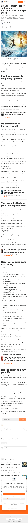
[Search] (25, 459)
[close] (24, 478)
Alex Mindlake (7, 22)
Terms (18, 516)
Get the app (19, 519)
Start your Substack (11, 519)
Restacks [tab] (10, 443)
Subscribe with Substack (15, 499)
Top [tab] (2, 459)
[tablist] (6, 443)
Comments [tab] (4, 443)
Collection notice (23, 516)
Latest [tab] (6, 459)
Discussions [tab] (11, 459)
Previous (5, 434)
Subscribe (20, 1)
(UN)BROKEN (4, 398)
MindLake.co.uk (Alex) (9, 115)
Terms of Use (20, 501)
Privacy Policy (14, 504)
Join (2, 402)
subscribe (14, 397)
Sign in (25, 1)
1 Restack (9, 425)
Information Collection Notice (16, 503)
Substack (8, 521)
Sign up (3, 411)
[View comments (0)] (7, 27)
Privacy (15, 516)
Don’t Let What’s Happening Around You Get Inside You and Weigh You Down (11, 464)
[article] (14, 467)
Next (24, 434)
